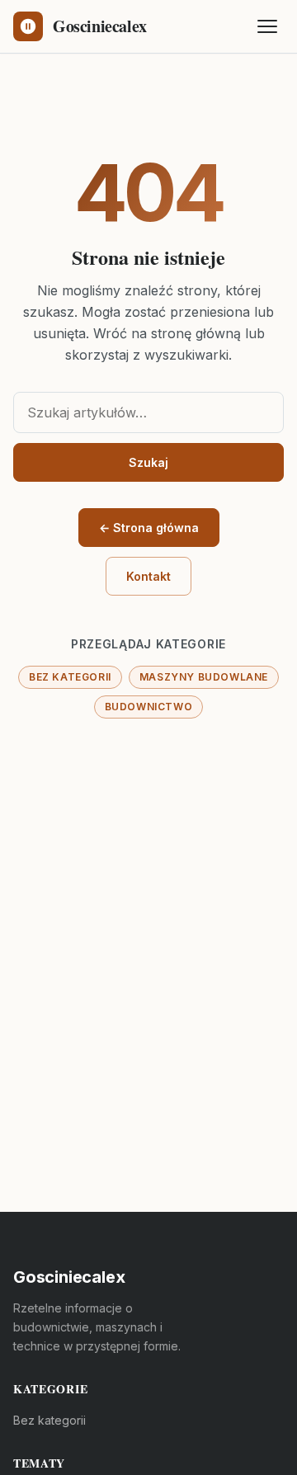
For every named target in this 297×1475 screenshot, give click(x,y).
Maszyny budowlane (203, 677)
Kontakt (148, 576)
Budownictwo (149, 706)
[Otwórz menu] (267, 26)
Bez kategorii (70, 677)
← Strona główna (149, 528)
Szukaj (148, 462)
